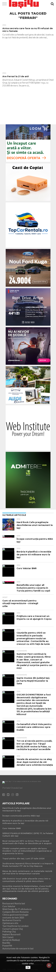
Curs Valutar (8, 906)
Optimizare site (10, 923)
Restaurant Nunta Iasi (13, 903)
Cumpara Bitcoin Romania (15, 912)
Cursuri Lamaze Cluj (12, 929)
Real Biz (6, 943)
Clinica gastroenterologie (15, 914)
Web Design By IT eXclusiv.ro (17, 909)
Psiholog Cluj (9, 931)
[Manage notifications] (49, 965)
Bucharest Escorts (11, 920)
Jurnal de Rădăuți (11, 940)
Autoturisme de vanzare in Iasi (17, 948)
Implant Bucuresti (11, 934)
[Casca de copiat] (28, 201)
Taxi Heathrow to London (15, 926)
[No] (52, 962)
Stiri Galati (7, 937)
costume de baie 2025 (13, 917)
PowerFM (7, 945)
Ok (28, 967)
